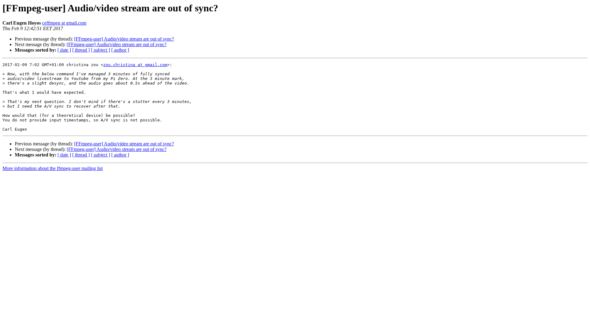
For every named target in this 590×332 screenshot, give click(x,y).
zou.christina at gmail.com (135, 64)
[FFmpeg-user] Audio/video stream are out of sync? (124, 39)
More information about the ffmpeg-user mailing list (52, 168)
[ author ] (120, 50)
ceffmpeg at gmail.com (64, 23)
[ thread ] (81, 50)
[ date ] (64, 50)
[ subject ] (100, 50)
